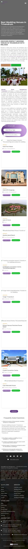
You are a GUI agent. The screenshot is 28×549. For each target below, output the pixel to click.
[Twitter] (21, 456)
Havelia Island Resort (9, 235)
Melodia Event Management (16, 56)
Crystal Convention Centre (10, 370)
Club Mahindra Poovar (9, 385)
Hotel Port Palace (8, 146)
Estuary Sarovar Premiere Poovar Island (12, 326)
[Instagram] (7, 456)
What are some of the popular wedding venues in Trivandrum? (13, 422)
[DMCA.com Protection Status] (14, 544)
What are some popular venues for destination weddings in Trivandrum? (13, 450)
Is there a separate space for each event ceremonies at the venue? (14, 442)
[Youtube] (10, 456)
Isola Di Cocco (7, 220)
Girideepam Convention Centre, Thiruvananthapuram (12, 267)
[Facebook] (14, 456)
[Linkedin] (17, 456)
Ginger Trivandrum (8, 297)
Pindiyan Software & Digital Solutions (16, 546)
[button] (25, 3)
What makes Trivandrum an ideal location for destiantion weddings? (14, 446)
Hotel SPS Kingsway (8, 190)
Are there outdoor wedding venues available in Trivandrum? (12, 438)
